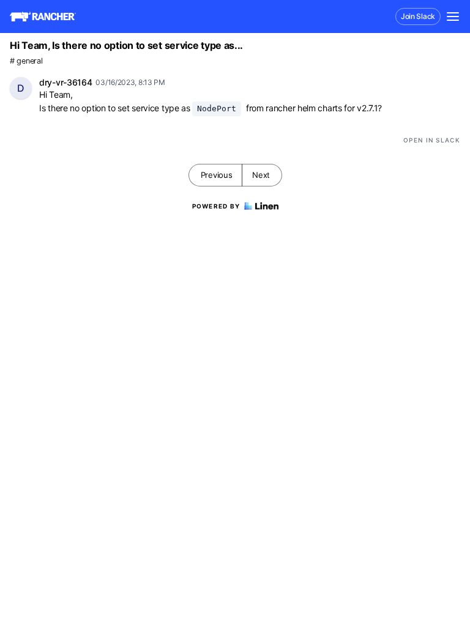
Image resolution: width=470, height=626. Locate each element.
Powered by (216, 206)
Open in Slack (431, 140)
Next (261, 175)
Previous (217, 175)
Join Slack (418, 16)
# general (26, 60)
